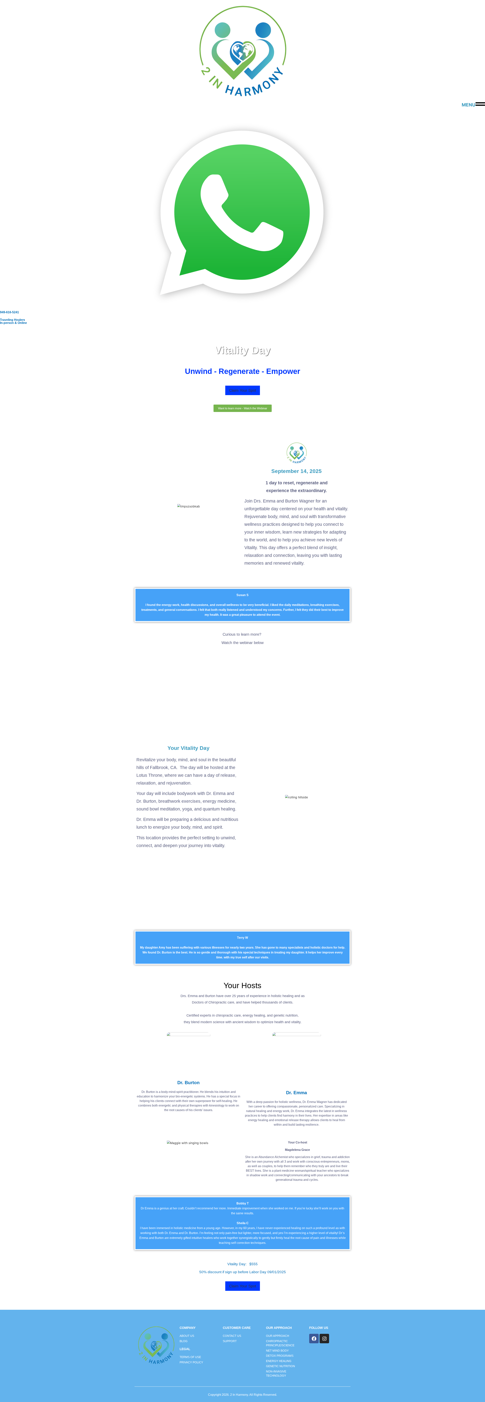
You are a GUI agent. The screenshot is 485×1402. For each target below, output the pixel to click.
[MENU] (480, 104)
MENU (469, 105)
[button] (242, 390)
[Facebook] (314, 1338)
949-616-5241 (9, 312)
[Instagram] (324, 1338)
